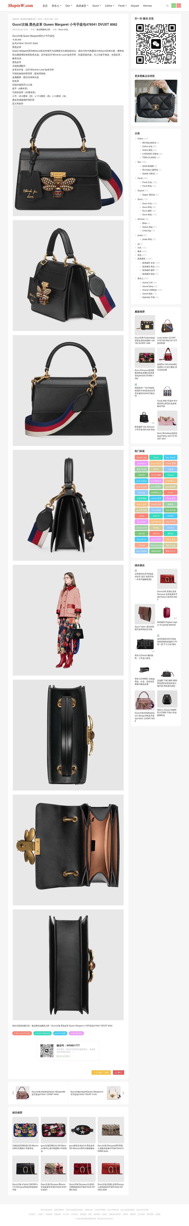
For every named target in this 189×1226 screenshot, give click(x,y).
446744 (156, 533)
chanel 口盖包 (141, 458)
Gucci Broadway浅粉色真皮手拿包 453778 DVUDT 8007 (167, 436)
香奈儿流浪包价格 (170, 540)
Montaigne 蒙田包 (150, 169)
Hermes (147, 5)
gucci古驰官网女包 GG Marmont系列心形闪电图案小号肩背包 (54, 1148)
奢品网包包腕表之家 (28, 19)
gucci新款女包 (156, 481)
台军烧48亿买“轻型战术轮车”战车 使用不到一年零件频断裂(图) (144, 576)
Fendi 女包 (147, 182)
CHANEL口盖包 (170, 481)
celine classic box (141, 516)
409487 (170, 515)
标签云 (104, 1214)
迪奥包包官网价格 (156, 551)
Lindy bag (146, 230)
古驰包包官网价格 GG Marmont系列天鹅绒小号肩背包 (25, 1147)
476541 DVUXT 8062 (22, 1033)
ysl (139, 243)
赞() (118, 1072)
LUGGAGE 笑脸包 (150, 153)
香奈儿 (55, 5)
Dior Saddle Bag (141, 551)
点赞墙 (125, 1214)
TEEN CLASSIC (149, 157)
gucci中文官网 (60, 1033)
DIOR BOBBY (148, 166)
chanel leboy (147, 286)
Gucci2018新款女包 (42, 1033)
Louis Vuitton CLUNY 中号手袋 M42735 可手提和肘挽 (167, 340)
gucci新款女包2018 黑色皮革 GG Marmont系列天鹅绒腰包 (81, 1147)
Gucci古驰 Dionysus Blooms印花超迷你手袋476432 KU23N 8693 (53, 1187)
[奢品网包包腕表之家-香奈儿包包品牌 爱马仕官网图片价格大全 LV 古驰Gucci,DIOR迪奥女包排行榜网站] (20, 5)
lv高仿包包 (89, 1209)
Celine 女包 (147, 146)
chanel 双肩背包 (156, 499)
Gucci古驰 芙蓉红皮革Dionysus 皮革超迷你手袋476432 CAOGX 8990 (111, 1187)
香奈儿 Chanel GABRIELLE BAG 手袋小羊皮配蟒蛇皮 (167, 712)
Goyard (135, 5)
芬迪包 (156, 527)
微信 (90, 1214)
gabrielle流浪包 (156, 522)
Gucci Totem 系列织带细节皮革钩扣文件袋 (144, 628)
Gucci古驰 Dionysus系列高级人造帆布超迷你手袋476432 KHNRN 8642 (111, 1148)
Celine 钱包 (147, 150)
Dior (67, 5)
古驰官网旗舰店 (76, 1033)
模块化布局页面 (115, 1214)
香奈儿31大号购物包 (171, 551)
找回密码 (97, 1214)
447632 (170, 527)
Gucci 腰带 (147, 210)
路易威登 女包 (148, 262)
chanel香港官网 (156, 511)
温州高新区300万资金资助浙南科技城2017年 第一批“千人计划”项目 (167, 641)
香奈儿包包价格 (46, 1209)
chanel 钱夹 (147, 293)
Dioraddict (141, 521)
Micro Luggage (156, 470)
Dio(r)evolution (157, 545)
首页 (45, 5)
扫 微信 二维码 (101, 1072)
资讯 (139, 255)
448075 (156, 515)
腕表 (139, 251)
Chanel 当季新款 (149, 289)
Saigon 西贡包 (148, 194)
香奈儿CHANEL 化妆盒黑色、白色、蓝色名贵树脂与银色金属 (145, 681)
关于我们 (74, 1214)
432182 (141, 533)
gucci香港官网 (170, 487)
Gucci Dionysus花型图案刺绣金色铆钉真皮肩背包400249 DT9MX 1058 (144, 374)
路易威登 (81, 5)
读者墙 (157, 1214)
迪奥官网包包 (59, 1209)
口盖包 (171, 469)
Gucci (95, 5)
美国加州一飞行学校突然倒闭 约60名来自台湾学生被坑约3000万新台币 (145, 391)
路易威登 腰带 (148, 270)
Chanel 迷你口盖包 (156, 505)
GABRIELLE (156, 492)
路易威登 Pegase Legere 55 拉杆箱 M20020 (167, 623)
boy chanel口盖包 (170, 458)
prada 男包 (147, 239)
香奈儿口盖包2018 (141, 470)
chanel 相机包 (156, 475)
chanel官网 (156, 539)
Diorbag (141, 492)
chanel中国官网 (170, 511)
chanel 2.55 (147, 282)
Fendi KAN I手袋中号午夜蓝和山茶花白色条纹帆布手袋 (167, 403)
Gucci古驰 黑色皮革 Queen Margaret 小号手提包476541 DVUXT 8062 (81, 1025)
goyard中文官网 (142, 1209)
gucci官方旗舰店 (141, 511)
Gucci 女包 (49, 19)
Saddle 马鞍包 (148, 173)
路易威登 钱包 (148, 273)
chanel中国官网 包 (170, 522)
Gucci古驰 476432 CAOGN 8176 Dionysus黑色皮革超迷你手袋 (25, 1187)
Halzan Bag (147, 226)
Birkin (144, 223)
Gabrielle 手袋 (148, 297)
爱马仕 (171, 533)
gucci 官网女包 (113, 1209)
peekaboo (141, 463)
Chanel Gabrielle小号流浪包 (142, 546)
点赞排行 (133, 1214)
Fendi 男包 (147, 185)
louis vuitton (141, 480)
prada (140, 235)
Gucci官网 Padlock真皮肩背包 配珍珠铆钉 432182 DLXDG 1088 (145, 340)
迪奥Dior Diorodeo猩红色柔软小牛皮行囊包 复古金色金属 (167, 367)
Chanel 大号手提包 (141, 528)
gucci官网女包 (156, 487)
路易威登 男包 (148, 266)
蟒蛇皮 (171, 504)
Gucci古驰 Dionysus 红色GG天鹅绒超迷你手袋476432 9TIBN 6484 (82, 1187)
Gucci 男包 (147, 207)
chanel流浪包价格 (170, 499)
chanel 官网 (170, 463)
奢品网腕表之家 (43, 29)
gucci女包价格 (141, 487)
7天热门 (41, 1214)
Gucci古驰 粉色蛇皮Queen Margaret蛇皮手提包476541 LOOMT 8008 (145, 716)
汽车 (139, 247)
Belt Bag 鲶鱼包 (149, 142)
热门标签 (141, 1214)
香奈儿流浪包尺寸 (141, 505)
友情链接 (83, 1214)
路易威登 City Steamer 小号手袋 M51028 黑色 (145, 428)
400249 (141, 474)
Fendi (121, 5)
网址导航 (150, 1214)
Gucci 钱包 (147, 214)
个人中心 (66, 1214)
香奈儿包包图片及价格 (74, 1209)
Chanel (170, 474)
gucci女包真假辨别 (128, 1209)
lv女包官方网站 (100, 1209)
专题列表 (49, 1214)
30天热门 (32, 1214)
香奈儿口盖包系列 (170, 546)
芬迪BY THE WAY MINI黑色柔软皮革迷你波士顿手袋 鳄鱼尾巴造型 (167, 683)
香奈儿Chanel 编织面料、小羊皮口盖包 (144, 656)
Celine (108, 5)
